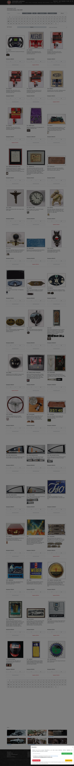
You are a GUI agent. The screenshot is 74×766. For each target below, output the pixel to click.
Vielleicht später (69, 760)
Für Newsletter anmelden (67, 753)
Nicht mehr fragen (36, 760)
